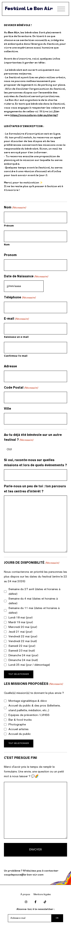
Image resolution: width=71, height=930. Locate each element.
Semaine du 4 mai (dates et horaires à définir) (33, 601)
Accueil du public (19, 734)
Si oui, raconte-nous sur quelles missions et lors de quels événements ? (35, 462)
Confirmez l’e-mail (15, 356)
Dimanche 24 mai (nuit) (23, 660)
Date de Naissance (26, 276)
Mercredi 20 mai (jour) (22, 627)
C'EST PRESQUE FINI (20, 758)
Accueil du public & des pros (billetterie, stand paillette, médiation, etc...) (34, 708)
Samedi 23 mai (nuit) (21, 650)
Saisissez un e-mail (16, 337)
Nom (7, 244)
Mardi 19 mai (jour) (20, 622)
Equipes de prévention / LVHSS (29, 715)
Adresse (10, 366)
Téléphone (20, 297)
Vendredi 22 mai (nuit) (22, 641)
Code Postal (21, 388)
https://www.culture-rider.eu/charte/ (33, 115)
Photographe (17, 724)
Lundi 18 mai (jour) (20, 617)
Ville (7, 409)
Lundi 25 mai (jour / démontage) (29, 665)
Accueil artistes (18, 729)
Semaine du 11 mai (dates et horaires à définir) (34, 610)
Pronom (10, 255)
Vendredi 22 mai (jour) (22, 636)
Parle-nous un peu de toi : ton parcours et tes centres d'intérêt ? (35, 488)
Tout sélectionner (18, 674)
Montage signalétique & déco (27, 701)
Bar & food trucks (20, 720)
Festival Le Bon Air (29, 9)
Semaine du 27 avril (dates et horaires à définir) (34, 592)
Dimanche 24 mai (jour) (23, 655)
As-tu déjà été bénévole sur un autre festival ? (33, 437)
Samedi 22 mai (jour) (21, 646)
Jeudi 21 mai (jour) (20, 632)
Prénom (9, 226)
